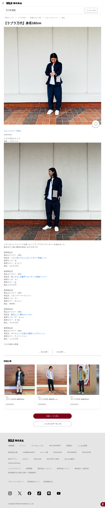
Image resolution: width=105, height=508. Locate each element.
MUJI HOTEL (86, 452)
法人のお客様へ (70, 459)
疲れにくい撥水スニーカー (22, 314)
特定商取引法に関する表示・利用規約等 (22, 473)
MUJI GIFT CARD (53, 459)
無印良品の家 (12, 452)
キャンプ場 (44, 452)
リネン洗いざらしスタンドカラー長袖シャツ (29, 258)
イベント (23, 446)
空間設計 (69, 446)
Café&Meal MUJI (29, 452)
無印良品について (63, 468)
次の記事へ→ (61, 352)
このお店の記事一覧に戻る (52, 424)
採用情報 (29, 468)
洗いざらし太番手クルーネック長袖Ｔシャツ (29, 277)
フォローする (91, 10)
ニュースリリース (14, 468)
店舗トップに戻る (52, 416)
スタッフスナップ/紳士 (12, 131)
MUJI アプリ (12, 459)
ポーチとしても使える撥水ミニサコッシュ (28, 333)
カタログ (25, 459)
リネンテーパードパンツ (21, 296)
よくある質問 (82, 446)
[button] (3, 3)
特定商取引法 (48, 482)
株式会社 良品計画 (82, 468)
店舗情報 (11, 446)
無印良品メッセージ (44, 468)
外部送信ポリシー (33, 482)
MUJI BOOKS (72, 452)
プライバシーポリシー (16, 482)
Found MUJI (57, 452)
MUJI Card (37, 459)
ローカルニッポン (38, 446)
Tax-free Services (14, 463)
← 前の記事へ (44, 352)
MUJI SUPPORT (55, 446)
